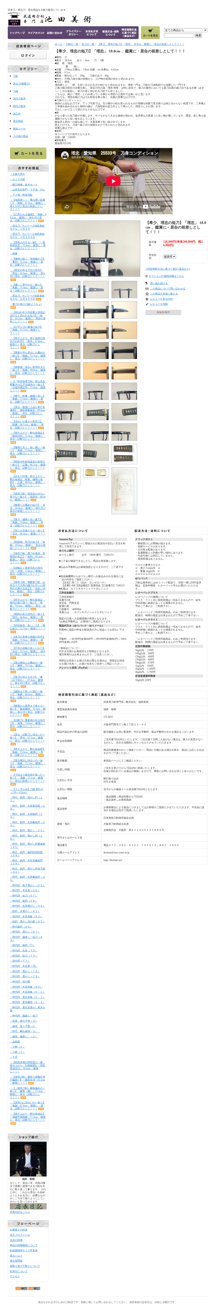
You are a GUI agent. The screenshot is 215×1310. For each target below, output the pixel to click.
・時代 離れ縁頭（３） (25, 1031)
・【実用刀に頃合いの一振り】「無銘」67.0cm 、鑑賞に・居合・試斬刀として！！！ (27, 1105)
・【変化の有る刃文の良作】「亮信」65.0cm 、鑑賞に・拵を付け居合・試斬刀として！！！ (28, 273)
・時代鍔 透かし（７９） (25, 976)
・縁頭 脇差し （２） (24, 1036)
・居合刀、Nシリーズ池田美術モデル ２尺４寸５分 (27, 297)
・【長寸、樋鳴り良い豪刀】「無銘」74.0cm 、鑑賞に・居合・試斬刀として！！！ (26, 522)
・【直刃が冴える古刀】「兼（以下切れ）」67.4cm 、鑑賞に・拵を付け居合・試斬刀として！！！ (27, 681)
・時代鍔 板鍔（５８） (24, 900)
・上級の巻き (17, 174)
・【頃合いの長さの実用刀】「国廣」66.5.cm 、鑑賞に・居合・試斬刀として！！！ (27, 424)
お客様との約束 (19, 1229)
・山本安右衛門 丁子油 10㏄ (27, 189)
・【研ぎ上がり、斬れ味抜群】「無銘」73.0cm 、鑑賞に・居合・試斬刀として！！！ (27, 752)
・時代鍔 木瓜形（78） (24, 966)
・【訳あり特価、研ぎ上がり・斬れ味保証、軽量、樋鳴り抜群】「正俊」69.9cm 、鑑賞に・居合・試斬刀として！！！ (28, 481)
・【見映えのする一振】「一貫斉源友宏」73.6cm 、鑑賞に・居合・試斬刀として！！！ (28, 245)
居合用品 (18, 121)
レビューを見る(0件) (161, 298)
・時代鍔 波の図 (20, 981)
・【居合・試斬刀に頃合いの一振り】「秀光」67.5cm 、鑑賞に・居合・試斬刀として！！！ (27, 737)
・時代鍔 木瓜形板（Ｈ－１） (27, 991)
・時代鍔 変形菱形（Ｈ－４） (27, 1002)
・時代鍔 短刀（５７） (24, 895)
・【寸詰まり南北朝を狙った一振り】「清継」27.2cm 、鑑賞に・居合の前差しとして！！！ (27, 777)
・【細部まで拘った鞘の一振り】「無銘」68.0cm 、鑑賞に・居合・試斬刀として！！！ (28, 694)
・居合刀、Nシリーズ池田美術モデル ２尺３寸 (27, 227)
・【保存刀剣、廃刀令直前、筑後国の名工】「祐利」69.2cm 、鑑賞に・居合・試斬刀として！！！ (28, 558)
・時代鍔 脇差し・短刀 (24, 1015)
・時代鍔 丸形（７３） (24, 950)
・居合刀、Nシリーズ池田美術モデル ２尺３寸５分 (27, 236)
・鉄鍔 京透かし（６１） (25, 911)
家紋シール (19, 128)
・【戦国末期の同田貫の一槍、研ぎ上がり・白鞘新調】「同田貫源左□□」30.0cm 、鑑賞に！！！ (27, 1067)
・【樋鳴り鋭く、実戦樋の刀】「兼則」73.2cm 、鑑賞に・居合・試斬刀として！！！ (27, 261)
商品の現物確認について (24, 1245)
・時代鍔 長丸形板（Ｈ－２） (27, 997)
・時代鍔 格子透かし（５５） (27, 885)
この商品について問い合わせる (167, 288)
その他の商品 (20, 136)
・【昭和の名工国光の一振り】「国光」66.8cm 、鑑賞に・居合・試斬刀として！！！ (27, 617)
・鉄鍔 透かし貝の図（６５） (27, 921)
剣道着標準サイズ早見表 (24, 1250)
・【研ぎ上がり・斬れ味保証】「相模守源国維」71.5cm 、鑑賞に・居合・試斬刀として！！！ (28, 1116)
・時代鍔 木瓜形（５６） (25, 890)
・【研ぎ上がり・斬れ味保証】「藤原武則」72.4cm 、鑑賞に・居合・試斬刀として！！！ (28, 435)
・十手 (13, 1057)
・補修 (13, 253)
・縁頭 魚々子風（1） (23, 1026)
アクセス (15, 1276)
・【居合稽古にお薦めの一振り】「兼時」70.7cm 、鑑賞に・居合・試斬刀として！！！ (28, 665)
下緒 (15, 91)
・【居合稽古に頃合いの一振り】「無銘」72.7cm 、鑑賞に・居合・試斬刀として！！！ (28, 763)
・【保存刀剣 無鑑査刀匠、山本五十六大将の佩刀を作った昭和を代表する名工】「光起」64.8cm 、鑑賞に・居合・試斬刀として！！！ (28, 588)
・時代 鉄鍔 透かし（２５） (27, 830)
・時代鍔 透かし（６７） (25, 931)
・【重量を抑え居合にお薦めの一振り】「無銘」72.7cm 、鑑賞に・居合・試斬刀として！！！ (28, 355)
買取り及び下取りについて (25, 1266)
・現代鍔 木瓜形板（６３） (26, 916)
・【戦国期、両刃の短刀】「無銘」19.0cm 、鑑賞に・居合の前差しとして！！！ (28, 545)
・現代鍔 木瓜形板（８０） (26, 986)
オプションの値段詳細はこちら (166, 276)
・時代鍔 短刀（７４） (24, 955)
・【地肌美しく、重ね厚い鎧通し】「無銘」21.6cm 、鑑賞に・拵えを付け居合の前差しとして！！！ (28, 204)
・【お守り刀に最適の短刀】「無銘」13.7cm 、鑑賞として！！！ (26, 329)
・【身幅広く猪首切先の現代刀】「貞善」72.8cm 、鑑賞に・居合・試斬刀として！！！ (28, 570)
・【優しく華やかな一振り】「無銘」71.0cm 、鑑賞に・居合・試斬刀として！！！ (26, 287)
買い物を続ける (159, 283)
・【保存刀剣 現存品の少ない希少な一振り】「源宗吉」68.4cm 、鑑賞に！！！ (28, 496)
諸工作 (17, 113)
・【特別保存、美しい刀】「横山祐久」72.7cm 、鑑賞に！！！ (28, 627)
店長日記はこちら (20, 1212)
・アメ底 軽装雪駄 (21, 194)
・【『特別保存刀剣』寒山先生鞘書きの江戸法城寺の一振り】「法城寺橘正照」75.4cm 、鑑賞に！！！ (28, 386)
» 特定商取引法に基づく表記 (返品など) (168, 268)
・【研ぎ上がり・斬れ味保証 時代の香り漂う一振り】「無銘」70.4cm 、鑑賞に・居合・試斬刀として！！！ (28, 604)
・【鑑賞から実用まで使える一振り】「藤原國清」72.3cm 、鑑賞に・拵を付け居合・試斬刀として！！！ (28, 710)
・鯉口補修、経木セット (24, 184)
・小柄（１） (17, 1046)
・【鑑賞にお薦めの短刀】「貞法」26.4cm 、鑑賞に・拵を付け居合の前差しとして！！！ (28, 508)
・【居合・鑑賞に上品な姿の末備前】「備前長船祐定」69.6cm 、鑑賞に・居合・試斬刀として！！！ (27, 412)
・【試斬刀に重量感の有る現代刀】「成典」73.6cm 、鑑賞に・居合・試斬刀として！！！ (28, 723)
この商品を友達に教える (164, 293)
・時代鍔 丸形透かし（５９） (27, 905)
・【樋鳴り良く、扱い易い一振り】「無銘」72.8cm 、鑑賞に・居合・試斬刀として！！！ (28, 450)
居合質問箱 (16, 1260)
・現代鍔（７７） (20, 960)
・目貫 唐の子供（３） (24, 1020)
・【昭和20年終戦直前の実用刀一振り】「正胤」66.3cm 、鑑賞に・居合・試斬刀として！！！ (28, 464)
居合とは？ (16, 1255)
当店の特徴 (16, 1240)
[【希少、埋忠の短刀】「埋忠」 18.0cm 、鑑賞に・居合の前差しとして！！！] (97, 275)
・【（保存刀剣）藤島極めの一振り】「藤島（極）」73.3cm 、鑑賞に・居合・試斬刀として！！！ (28, 1093)
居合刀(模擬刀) (21, 83)
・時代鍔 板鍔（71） (22, 945)
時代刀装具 (19, 106)
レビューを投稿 (159, 304)
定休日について (19, 1271)
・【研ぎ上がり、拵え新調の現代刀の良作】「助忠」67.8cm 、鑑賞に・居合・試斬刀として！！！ (28, 343)
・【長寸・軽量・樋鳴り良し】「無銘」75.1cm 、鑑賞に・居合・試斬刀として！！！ (27, 398)
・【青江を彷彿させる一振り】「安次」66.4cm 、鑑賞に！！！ (28, 532)
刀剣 (15, 76)
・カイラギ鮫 (17, 179)
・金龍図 (15, 1041)
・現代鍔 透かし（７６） (25, 971)
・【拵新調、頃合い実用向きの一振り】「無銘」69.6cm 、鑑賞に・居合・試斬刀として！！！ (28, 370)
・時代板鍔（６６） (21, 926)
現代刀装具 (19, 98)
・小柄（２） (17, 1052)
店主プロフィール (20, 1234)
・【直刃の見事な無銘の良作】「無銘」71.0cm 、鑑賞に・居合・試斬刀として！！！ (27, 639)
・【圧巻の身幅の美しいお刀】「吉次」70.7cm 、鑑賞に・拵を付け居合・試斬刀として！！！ (28, 651)
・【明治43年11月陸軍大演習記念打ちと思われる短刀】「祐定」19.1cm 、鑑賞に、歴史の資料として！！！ (28, 317)
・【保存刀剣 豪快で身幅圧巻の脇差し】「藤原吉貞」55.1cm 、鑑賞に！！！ (27, 1079)
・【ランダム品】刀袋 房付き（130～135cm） (26, 791)
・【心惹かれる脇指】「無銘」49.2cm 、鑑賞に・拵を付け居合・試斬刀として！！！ (28, 217)
